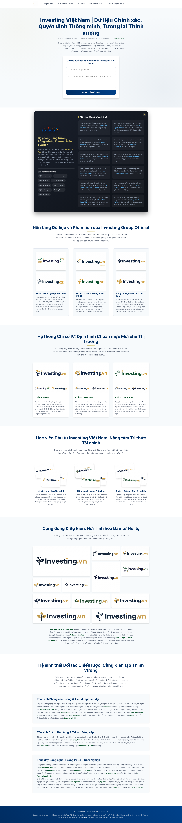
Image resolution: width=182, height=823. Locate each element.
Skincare (106, 707)
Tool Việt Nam (71, 815)
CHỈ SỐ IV (81, 4)
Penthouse (44, 746)
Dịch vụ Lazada (44, 194)
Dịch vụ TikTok (44, 180)
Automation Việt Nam (82, 770)
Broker (115, 787)
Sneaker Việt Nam (71, 718)
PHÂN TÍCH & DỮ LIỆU (65, 4)
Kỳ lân (102, 782)
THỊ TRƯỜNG (48, 4)
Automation (51, 770)
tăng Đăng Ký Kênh (121, 173)
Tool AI (85, 817)
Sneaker (132, 715)
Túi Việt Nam (65, 712)
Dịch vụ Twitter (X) (58, 180)
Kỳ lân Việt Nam (74, 782)
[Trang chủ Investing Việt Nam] (35, 3)
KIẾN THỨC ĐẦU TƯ (96, 4)
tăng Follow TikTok (133, 156)
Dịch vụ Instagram (60, 176)
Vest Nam (134, 712)
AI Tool (111, 815)
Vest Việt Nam (74, 715)
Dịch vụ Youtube (44, 185)
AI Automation (111, 773)
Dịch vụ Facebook (45, 176)
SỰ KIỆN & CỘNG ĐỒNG (116, 4)
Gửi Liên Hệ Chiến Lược (91, 92)
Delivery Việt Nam (46, 767)
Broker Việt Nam (138, 787)
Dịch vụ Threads (59, 185)
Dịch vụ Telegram (44, 190)
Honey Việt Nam (78, 740)
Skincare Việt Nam (47, 709)
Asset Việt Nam (118, 39)
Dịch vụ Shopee (59, 190)
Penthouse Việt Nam (85, 746)
